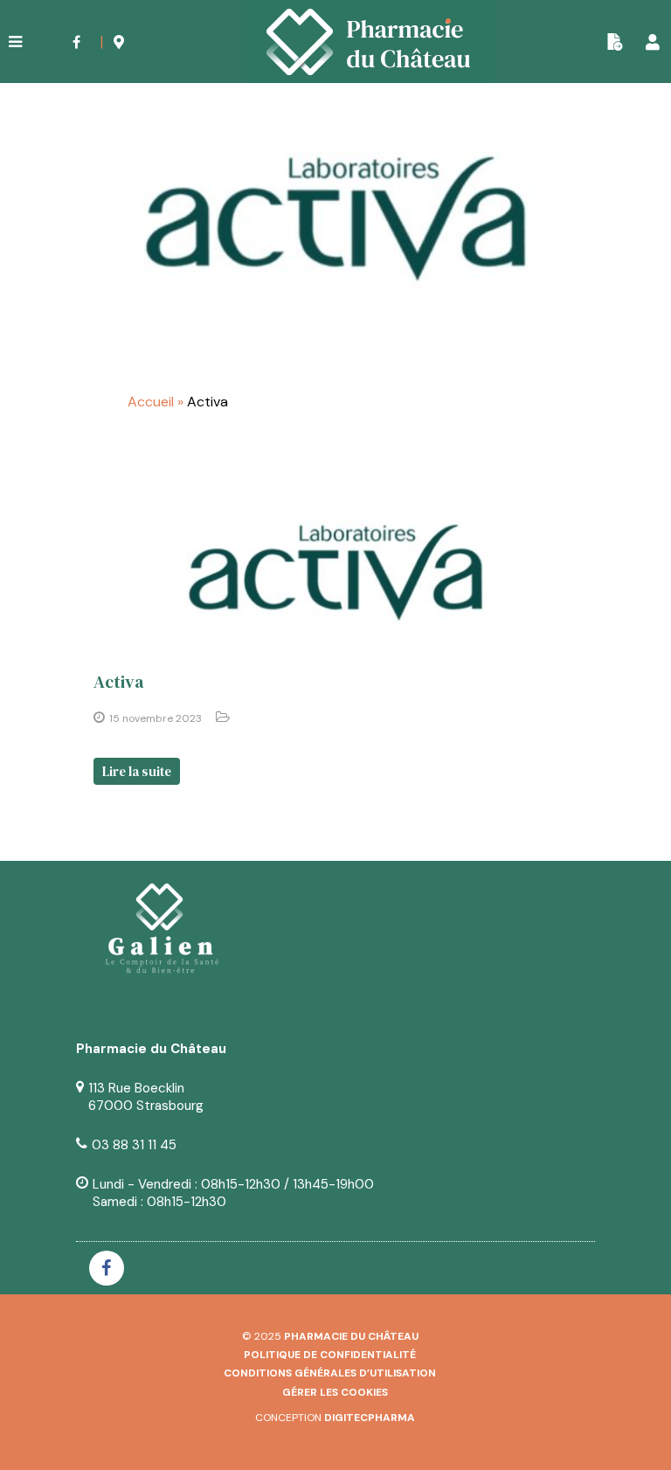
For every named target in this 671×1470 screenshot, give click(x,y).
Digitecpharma (369, 1418)
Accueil (151, 401)
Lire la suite (136, 771)
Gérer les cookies (335, 1392)
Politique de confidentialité (330, 1355)
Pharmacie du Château (351, 1336)
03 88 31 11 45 (134, 1145)
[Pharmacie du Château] (368, 41)
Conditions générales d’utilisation (330, 1373)
